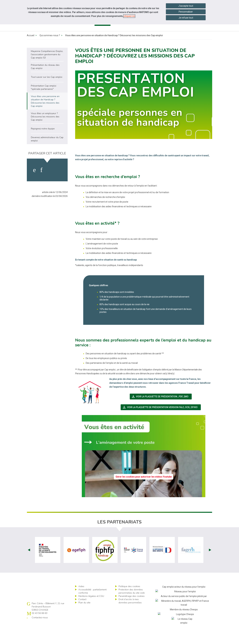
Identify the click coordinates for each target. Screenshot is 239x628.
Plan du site (84, 602)
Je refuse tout (186, 17)
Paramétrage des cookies (132, 596)
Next (210, 550)
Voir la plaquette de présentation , (161, 396)
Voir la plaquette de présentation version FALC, (161, 407)
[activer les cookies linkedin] (41, 170)
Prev (29, 550)
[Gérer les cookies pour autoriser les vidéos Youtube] (143, 495)
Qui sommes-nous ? (50, 35)
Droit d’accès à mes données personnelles (130, 601)
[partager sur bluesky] (59, 170)
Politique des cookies (129, 586)
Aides (81, 586)
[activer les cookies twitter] (49, 170)
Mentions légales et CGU (91, 596)
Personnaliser (186, 11)
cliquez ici (129, 16)
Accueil (30, 35)
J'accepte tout (185, 6)
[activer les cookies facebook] (34, 170)
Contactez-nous (40, 617)
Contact (82, 599)
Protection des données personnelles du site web (132, 591)
